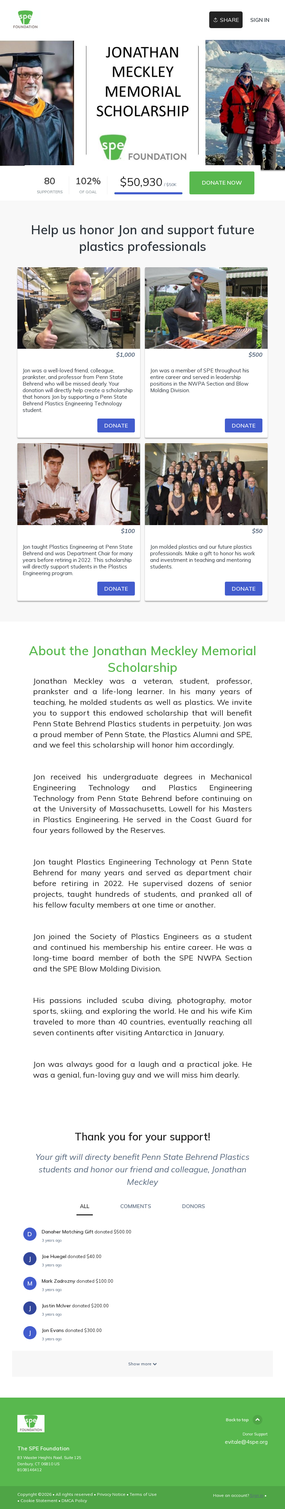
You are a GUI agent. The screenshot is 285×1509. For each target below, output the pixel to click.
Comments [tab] (135, 1206)
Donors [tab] (193, 1206)
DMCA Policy (74, 1500)
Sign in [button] (259, 20)
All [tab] (84, 1206)
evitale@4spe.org (246, 1442)
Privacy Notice (111, 1494)
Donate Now (222, 182)
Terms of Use (143, 1494)
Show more (140, 1363)
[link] (25, 19)
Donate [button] (116, 425)
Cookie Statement (39, 1500)
